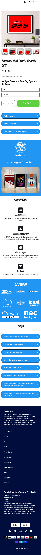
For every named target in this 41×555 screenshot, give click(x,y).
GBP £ (25, 525)
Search (6, 437)
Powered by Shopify (24, 548)
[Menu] (38, 2)
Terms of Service (8, 467)
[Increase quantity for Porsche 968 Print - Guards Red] (13, 103)
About (5, 442)
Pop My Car (7, 478)
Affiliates (6, 483)
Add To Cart (28, 103)
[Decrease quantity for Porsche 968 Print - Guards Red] (4, 103)
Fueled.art (18, 548)
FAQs (5, 472)
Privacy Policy (8, 452)
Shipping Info (7, 462)
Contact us (7, 447)
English (15, 525)
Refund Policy (8, 457)
